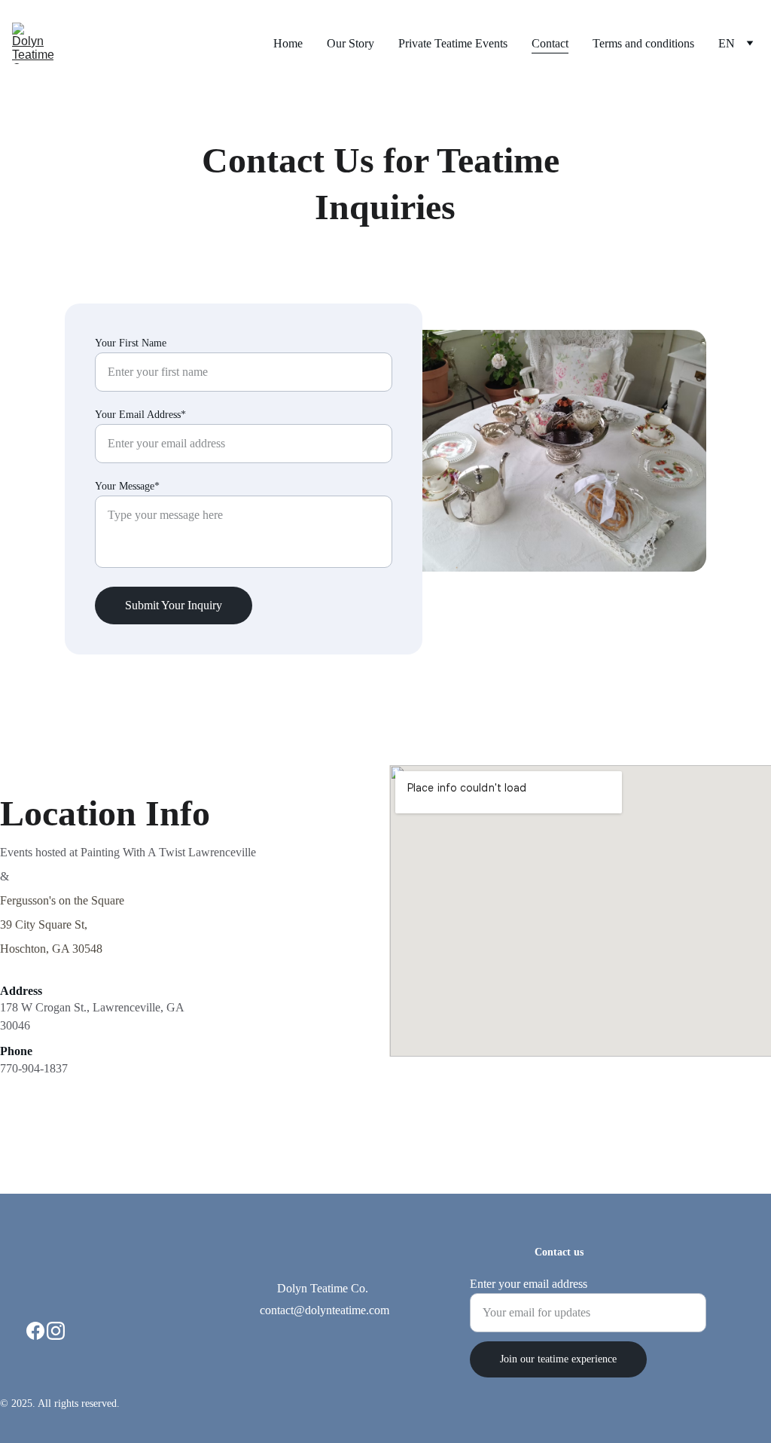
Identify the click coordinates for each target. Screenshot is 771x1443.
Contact (550, 43)
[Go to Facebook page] (35, 1331)
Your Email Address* (140, 414)
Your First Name (130, 343)
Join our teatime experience (558, 1359)
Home (288, 43)
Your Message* (127, 486)
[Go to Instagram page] (56, 1331)
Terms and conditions (643, 43)
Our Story (350, 43)
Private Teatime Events (452, 43)
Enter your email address (528, 1283)
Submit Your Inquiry (173, 605)
